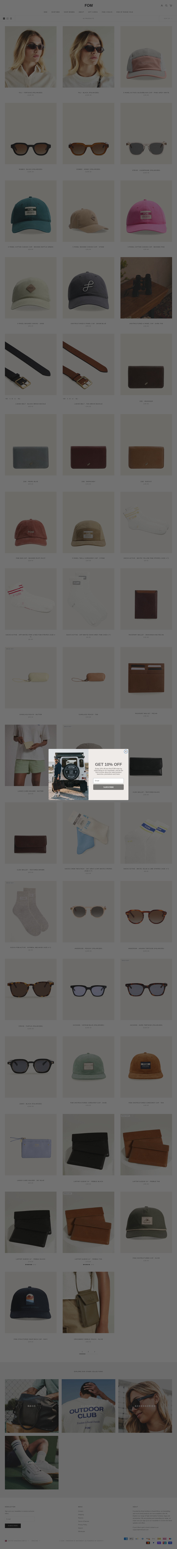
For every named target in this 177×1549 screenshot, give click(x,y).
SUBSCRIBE (108, 787)
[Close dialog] (126, 751)
